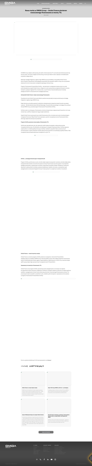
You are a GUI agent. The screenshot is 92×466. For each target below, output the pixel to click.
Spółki (48, 8)
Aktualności (69, 3)
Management (36, 446)
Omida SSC (45, 450)
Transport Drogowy (58, 446)
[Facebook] (44, 459)
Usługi (56, 445)
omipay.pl (49, 360)
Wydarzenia (44, 8)
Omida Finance (46, 451)
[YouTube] (51, 459)
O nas (38, 3)
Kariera (75, 3)
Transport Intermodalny (59, 447)
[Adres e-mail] (36, 459)
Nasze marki (47, 445)
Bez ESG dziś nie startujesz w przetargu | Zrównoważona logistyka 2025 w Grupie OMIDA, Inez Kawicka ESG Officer (58, 416)
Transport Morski (58, 450)
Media (35, 449)
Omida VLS (45, 446)
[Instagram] (55, 459)
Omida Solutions (46, 449)
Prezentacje (36, 453)
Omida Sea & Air (46, 447)
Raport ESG (36, 452)
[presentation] (33, 378)
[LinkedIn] (47, 459)
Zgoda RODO (36, 451)
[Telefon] (40, 459)
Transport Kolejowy (58, 451)
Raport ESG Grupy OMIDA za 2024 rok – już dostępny (58, 387)
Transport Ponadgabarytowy (60, 452)
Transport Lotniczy (58, 449)
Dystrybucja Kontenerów (59, 453)
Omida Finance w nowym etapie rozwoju (29, 387)
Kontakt (80, 3)
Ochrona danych (37, 450)
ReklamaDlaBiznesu (83, 463)
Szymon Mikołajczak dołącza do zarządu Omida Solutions (33, 414)
